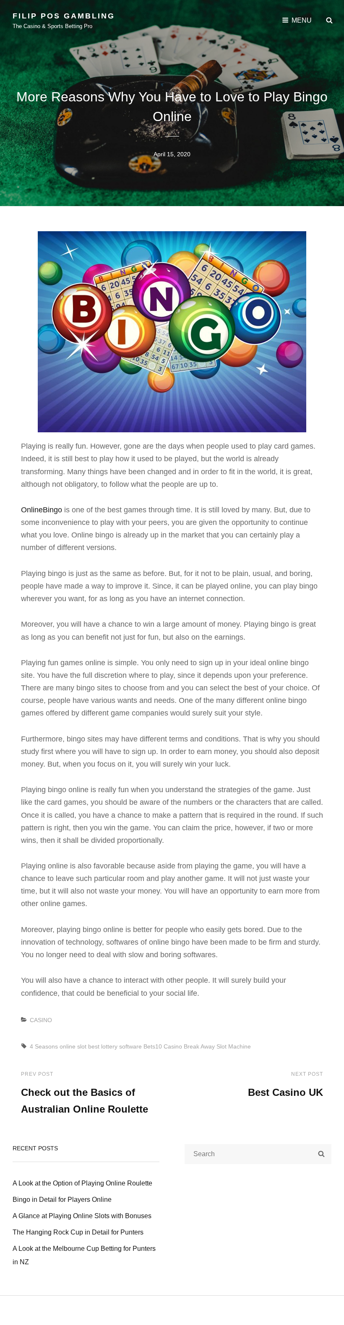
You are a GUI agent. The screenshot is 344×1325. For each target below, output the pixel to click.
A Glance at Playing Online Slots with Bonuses (82, 1215)
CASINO (41, 1020)
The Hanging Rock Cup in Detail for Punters (78, 1232)
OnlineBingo (41, 510)
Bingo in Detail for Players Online (62, 1199)
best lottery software (115, 1046)
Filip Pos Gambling (64, 16)
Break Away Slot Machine (217, 1046)
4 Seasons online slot (58, 1046)
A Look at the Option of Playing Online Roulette (82, 1183)
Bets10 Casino (162, 1046)
